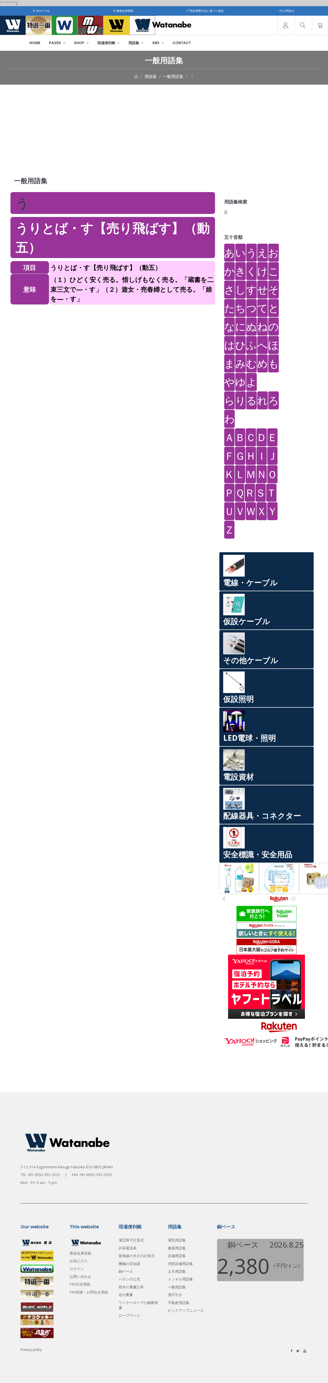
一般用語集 (173, 76)
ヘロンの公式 (129, 1279)
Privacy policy (31, 1349)
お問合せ (288, 11)
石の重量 (126, 1294)
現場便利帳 (106, 42)
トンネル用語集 (180, 1279)
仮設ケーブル (246, 621)
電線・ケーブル (250, 582)
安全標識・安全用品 (257, 854)
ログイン (77, 1268)
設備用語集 (177, 1255)
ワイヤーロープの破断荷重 (138, 1305)
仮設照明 (238, 699)
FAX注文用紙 (80, 1284)
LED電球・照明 (249, 738)
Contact (181, 42)
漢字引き (175, 1294)
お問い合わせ (80, 1276)
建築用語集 (177, 1248)
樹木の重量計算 (131, 1287)
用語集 (134, 42)
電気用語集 (177, 1240)
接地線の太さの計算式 (137, 1255)
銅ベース (126, 1271)
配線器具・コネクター (262, 815)
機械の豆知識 (129, 1263)
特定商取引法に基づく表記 (206, 11)
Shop (79, 42)
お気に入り (79, 1260)
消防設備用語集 (180, 1263)
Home (34, 42)
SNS (156, 42)
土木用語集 (177, 1271)
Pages (55, 42)
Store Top (42, 11)
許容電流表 (128, 1248)
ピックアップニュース (186, 1310)
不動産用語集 (178, 1302)
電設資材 (238, 776)
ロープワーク (129, 1315)
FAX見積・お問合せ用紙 (89, 1292)
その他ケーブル (250, 660)
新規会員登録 (124, 11)
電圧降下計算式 (131, 1240)
